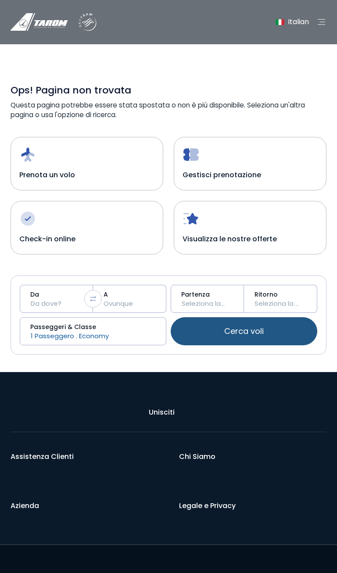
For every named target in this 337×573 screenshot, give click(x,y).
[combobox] (56, 299)
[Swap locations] (93, 299)
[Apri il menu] (321, 22)
